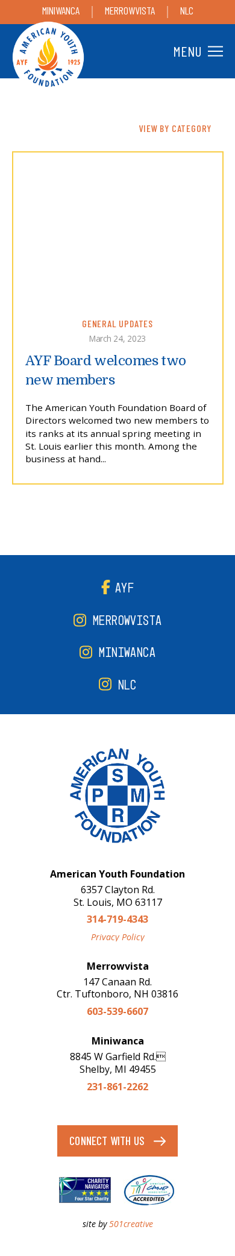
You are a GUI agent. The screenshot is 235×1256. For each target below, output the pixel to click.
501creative (131, 1223)
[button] (196, 51)
